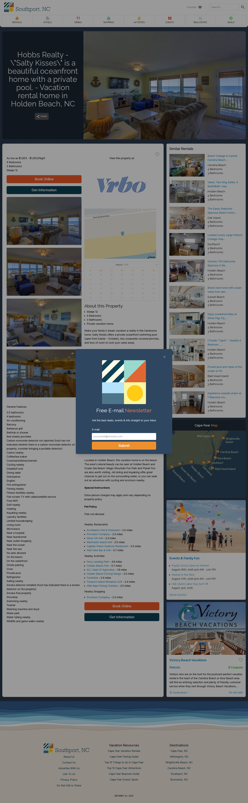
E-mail (96, 429)
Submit (124, 445)
